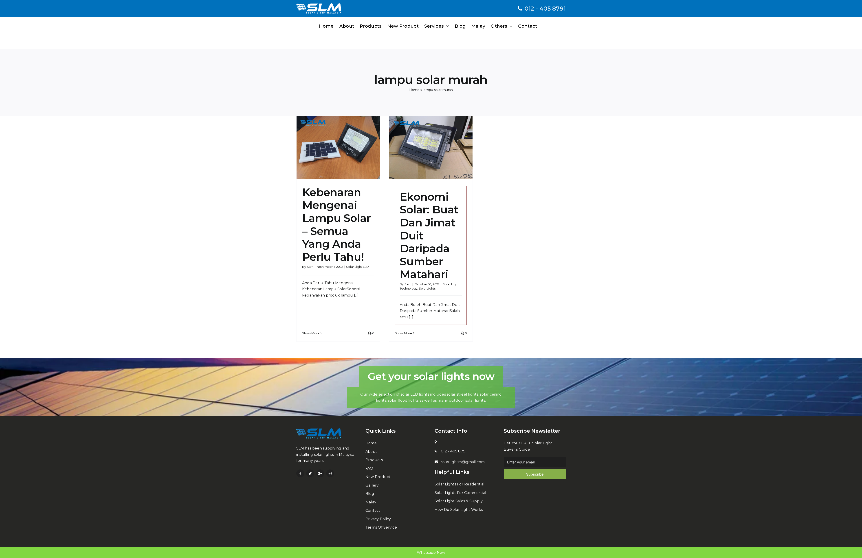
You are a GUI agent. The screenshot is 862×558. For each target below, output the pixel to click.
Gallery (372, 485)
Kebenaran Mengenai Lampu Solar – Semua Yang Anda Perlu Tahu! (336, 225)
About (371, 452)
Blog (369, 494)
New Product (378, 477)
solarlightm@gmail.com (463, 462)
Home (414, 90)
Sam (310, 266)
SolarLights (427, 288)
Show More (310, 333)
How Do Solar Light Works (459, 509)
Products (374, 460)
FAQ (369, 468)
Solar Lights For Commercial (460, 493)
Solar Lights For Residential (460, 484)
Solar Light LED (357, 266)
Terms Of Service (381, 527)
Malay (370, 502)
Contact (372, 510)
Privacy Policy (378, 519)
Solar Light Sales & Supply (459, 501)
